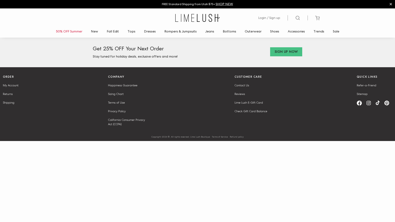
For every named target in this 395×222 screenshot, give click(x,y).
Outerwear (253, 31)
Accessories (296, 31)
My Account (11, 85)
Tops (131, 31)
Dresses (150, 31)
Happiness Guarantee (122, 85)
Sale (336, 31)
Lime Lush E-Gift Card (249, 102)
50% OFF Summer (69, 31)
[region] (197, 4)
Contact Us (242, 85)
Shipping (8, 102)
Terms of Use (116, 102)
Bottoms (229, 31)
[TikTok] (379, 103)
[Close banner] (391, 4)
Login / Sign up (269, 18)
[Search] (298, 17)
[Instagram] (370, 103)
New (94, 31)
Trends (319, 31)
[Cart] (317, 18)
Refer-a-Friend (366, 85)
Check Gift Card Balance (251, 111)
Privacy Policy (117, 111)
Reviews (240, 94)
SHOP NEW (224, 4)
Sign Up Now (286, 51)
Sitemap (362, 94)
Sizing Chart (116, 94)
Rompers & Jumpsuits (180, 31)
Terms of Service (220, 136)
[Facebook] (361, 103)
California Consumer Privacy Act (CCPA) (126, 122)
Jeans (209, 31)
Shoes (274, 31)
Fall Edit (113, 31)
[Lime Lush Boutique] (197, 18)
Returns (8, 94)
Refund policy (237, 136)
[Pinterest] (388, 103)
